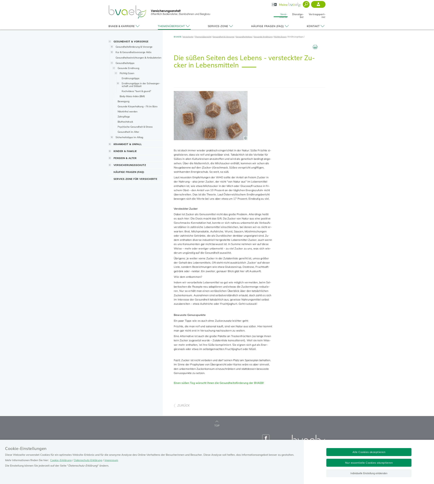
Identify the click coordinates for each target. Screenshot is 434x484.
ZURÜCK (183, 405)
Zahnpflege (124, 116)
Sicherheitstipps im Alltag (129, 137)
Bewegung (123, 101)
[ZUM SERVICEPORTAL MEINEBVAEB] (290, 3)
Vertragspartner (317, 14)
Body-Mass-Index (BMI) (132, 96)
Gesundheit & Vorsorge (131, 41)
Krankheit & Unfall (128, 144)
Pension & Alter (125, 158)
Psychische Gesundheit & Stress (135, 126)
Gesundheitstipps (125, 63)
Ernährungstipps (130, 78)
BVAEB (177, 36)
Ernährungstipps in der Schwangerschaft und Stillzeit (141, 84)
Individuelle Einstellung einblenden (368, 473)
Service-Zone (218, 26)
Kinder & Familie (125, 151)
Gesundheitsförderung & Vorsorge (134, 46)
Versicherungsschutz (130, 165)
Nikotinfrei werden (127, 111)
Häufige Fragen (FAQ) (267, 26)
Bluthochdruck (125, 121)
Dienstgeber (298, 14)
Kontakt (313, 26)
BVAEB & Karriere (121, 26)
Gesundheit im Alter (128, 131)
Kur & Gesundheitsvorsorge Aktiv (133, 52)
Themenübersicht (171, 26)
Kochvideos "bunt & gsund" (136, 91)
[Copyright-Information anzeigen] (245, 138)
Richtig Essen (127, 73)
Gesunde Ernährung (128, 68)
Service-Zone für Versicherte (135, 178)
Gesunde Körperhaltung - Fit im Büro (137, 106)
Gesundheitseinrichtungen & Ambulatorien (138, 57)
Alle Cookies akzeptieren (369, 452)
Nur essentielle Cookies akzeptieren (369, 462)
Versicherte (283, 14)
